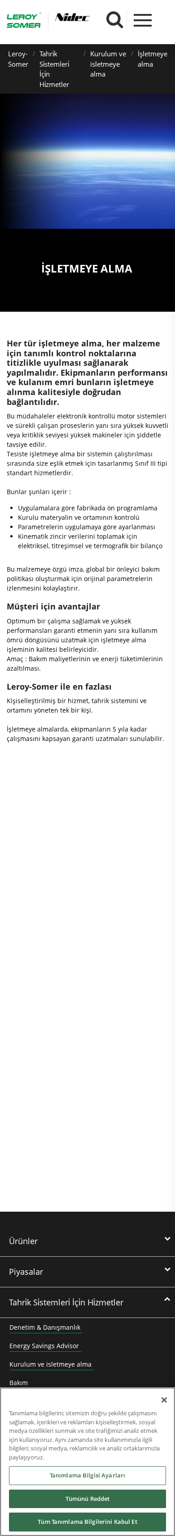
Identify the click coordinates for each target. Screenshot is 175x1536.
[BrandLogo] (24, 22)
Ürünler (23, 1241)
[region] (87, 1461)
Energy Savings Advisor (44, 1345)
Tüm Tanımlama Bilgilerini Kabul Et (87, 1522)
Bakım (18, 1382)
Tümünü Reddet (88, 1499)
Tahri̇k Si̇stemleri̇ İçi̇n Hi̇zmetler (66, 1302)
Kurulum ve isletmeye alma (108, 63)
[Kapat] (164, 1400)
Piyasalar (26, 1271)
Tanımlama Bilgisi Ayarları (87, 1475)
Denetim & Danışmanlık (44, 1327)
